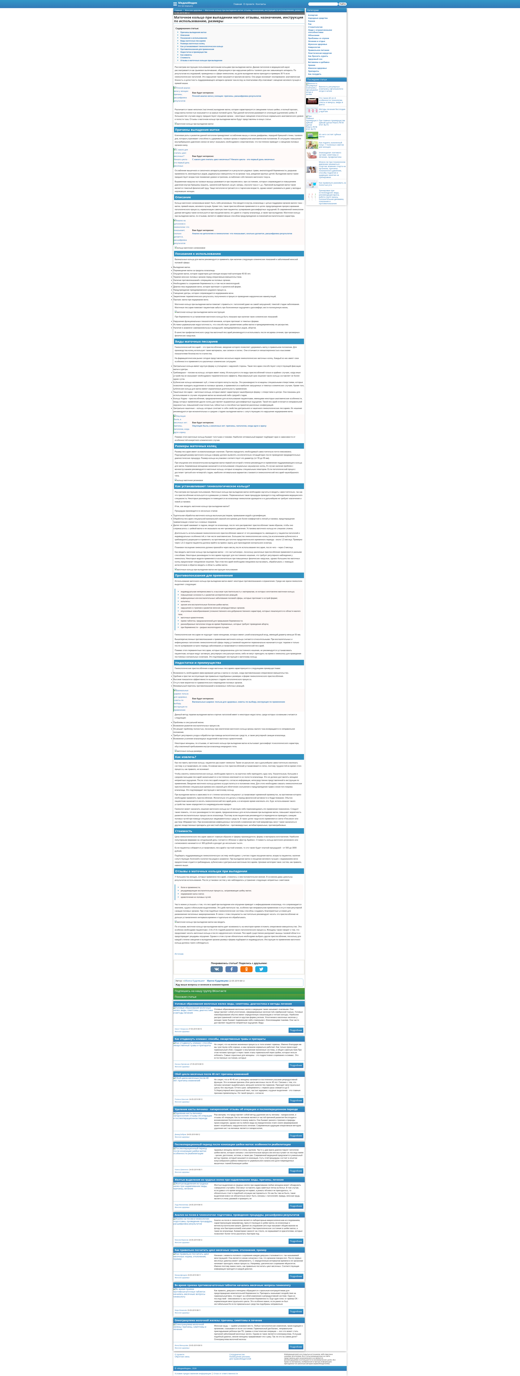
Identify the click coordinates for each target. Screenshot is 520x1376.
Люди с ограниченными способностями (320, 31)
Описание (185, 35)
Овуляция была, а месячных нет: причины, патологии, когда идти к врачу (229, 426)
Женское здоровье (182, 1031)
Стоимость (185, 57)
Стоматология (315, 27)
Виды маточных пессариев (193, 41)
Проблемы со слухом (318, 38)
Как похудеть (314, 74)
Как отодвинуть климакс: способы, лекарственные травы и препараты (220, 1038)
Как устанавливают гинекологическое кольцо (201, 46)
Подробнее (296, 1030)
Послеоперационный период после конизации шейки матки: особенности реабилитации (233, 1144)
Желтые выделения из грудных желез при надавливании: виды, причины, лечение (229, 1179)
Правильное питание (318, 50)
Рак (310, 24)
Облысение (313, 35)
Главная (238, 4)
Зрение (311, 65)
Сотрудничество (237, 1354)
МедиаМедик (187, 3)
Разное (311, 21)
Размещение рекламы (239, 1357)
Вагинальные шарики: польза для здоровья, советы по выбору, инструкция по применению (238, 702)
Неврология (314, 47)
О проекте (248, 4)
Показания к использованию (193, 38)
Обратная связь (182, 1357)
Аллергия (313, 15)
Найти (342, 4)
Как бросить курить (318, 56)
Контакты (261, 4)
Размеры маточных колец (192, 43)
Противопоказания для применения (197, 49)
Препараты (313, 71)
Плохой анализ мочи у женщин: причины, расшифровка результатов (226, 96)
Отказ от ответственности (225, 1373)
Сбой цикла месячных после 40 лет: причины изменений (212, 1074)
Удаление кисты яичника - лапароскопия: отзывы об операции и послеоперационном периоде (236, 1109)
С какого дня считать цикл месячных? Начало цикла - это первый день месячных (233, 159)
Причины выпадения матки (193, 32)
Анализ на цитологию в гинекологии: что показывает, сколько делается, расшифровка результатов (242, 233)
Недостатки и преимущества (193, 52)
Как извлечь (186, 55)
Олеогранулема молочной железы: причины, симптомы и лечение (218, 1320)
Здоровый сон (315, 59)
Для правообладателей (240, 1359)
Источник (179, 954)
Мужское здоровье (317, 44)
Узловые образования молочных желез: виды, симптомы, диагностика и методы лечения (233, 1003)
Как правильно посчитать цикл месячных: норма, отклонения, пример (220, 1250)
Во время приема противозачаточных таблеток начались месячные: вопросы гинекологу (233, 1285)
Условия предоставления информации (193, 1373)
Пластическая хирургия (320, 53)
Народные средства (318, 18)
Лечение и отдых (316, 41)
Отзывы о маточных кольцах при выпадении (201, 60)
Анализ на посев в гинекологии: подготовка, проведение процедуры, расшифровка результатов (237, 1214)
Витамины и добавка (318, 62)
